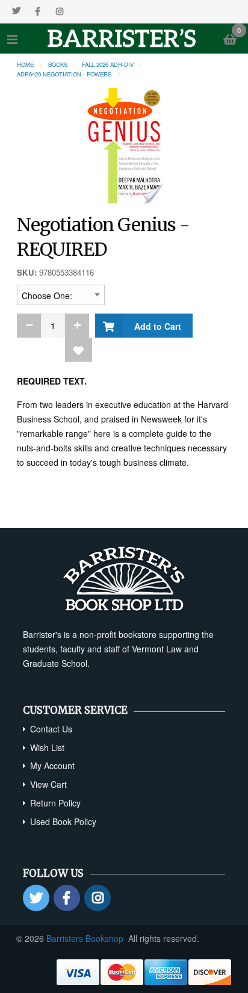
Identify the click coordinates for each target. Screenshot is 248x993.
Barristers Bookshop (84, 938)
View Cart (48, 784)
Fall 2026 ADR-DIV (108, 64)
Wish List (47, 747)
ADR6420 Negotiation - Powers (64, 74)
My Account (52, 765)
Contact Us (51, 729)
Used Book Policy (63, 821)
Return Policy (55, 803)
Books (57, 64)
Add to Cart (155, 326)
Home (25, 64)
